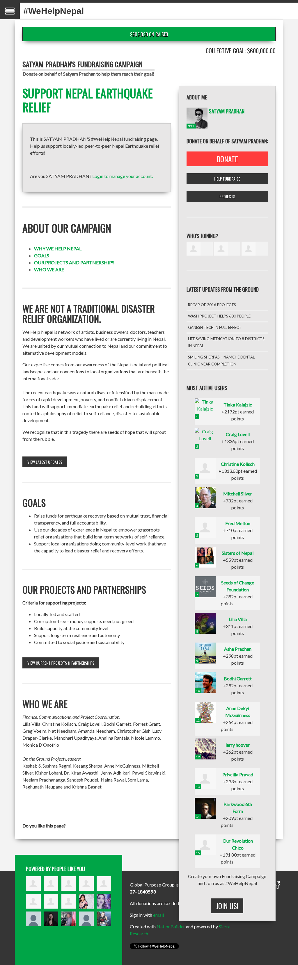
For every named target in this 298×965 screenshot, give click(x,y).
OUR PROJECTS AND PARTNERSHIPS (74, 262)
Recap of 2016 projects (212, 304)
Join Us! (227, 905)
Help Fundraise (227, 179)
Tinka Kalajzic (238, 404)
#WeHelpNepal (53, 11)
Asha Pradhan (237, 649)
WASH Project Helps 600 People (219, 316)
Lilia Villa (238, 619)
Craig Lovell (238, 434)
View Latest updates (44, 462)
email (158, 915)
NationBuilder (171, 926)
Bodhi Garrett (238, 678)
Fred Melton (237, 523)
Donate (227, 159)
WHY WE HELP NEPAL (57, 248)
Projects (227, 196)
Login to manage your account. (122, 176)
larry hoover (238, 745)
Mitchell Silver (237, 493)
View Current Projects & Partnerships (60, 663)
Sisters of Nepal (237, 553)
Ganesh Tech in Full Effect (215, 327)
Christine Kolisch (238, 464)
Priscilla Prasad (237, 774)
